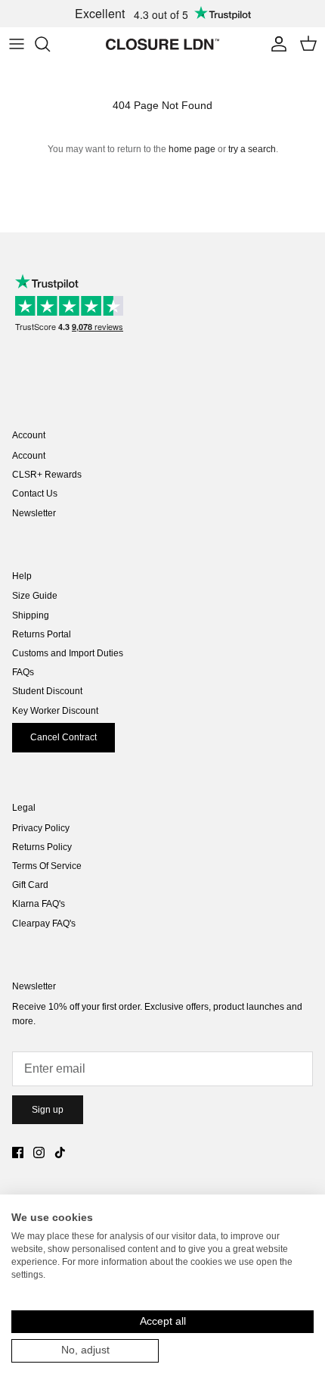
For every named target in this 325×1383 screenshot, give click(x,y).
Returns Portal (41, 634)
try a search (252, 149)
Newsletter (34, 513)
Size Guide (34, 595)
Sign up (47, 1109)
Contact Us (34, 493)
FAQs (23, 672)
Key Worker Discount (55, 711)
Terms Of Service (47, 866)
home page (192, 149)
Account (28, 455)
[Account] (275, 44)
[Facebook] (17, 1152)
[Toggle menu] (16, 44)
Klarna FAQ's (38, 904)
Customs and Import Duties (67, 653)
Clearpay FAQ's (44, 923)
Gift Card (30, 885)
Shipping (30, 615)
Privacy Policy (41, 828)
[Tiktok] (60, 1152)
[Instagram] (39, 1152)
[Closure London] (162, 44)
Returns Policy (42, 847)
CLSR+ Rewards (47, 474)
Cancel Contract (63, 737)
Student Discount (47, 691)
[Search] (50, 44)
